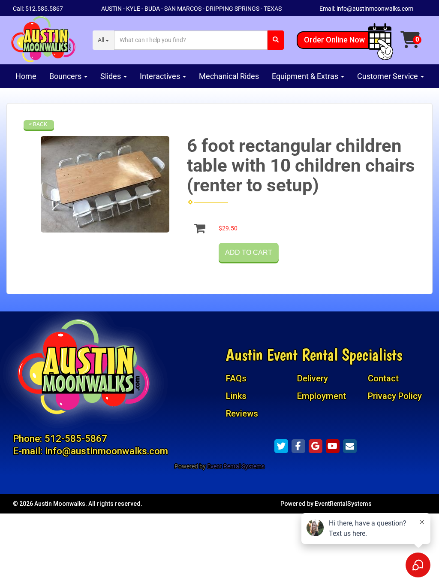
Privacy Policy (395, 396)
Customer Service (388, 76)
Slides (111, 76)
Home (25, 76)
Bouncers (66, 76)
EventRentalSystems (343, 503)
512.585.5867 (44, 8)
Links (236, 396)
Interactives (161, 76)
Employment (321, 396)
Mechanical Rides (229, 76)
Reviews (242, 413)
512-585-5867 (76, 438)
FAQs (236, 378)
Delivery (312, 378)
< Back (38, 124)
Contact (383, 378)
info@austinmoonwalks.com (375, 8)
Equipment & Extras (306, 76)
